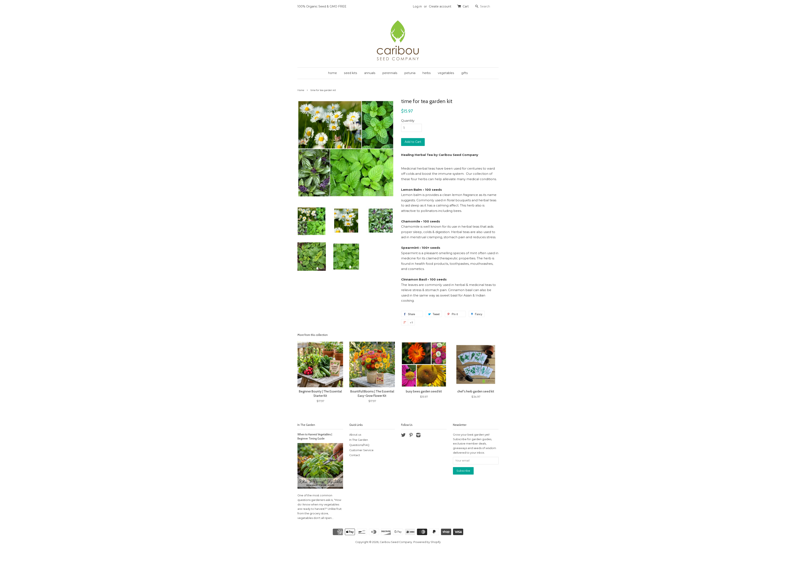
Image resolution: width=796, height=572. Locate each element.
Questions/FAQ (359, 445)
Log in (417, 6)
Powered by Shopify (427, 542)
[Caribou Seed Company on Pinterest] (411, 435)
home (332, 73)
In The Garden (306, 424)
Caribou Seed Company (396, 542)
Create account (440, 6)
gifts (464, 73)
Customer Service (361, 450)
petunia (409, 73)
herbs (426, 73)
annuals (369, 73)
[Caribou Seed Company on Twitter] (403, 435)
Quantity (407, 121)
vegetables (446, 73)
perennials (389, 73)
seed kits (350, 73)
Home (300, 90)
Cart (466, 6)
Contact (354, 455)
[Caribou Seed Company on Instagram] (418, 435)
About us (355, 434)
